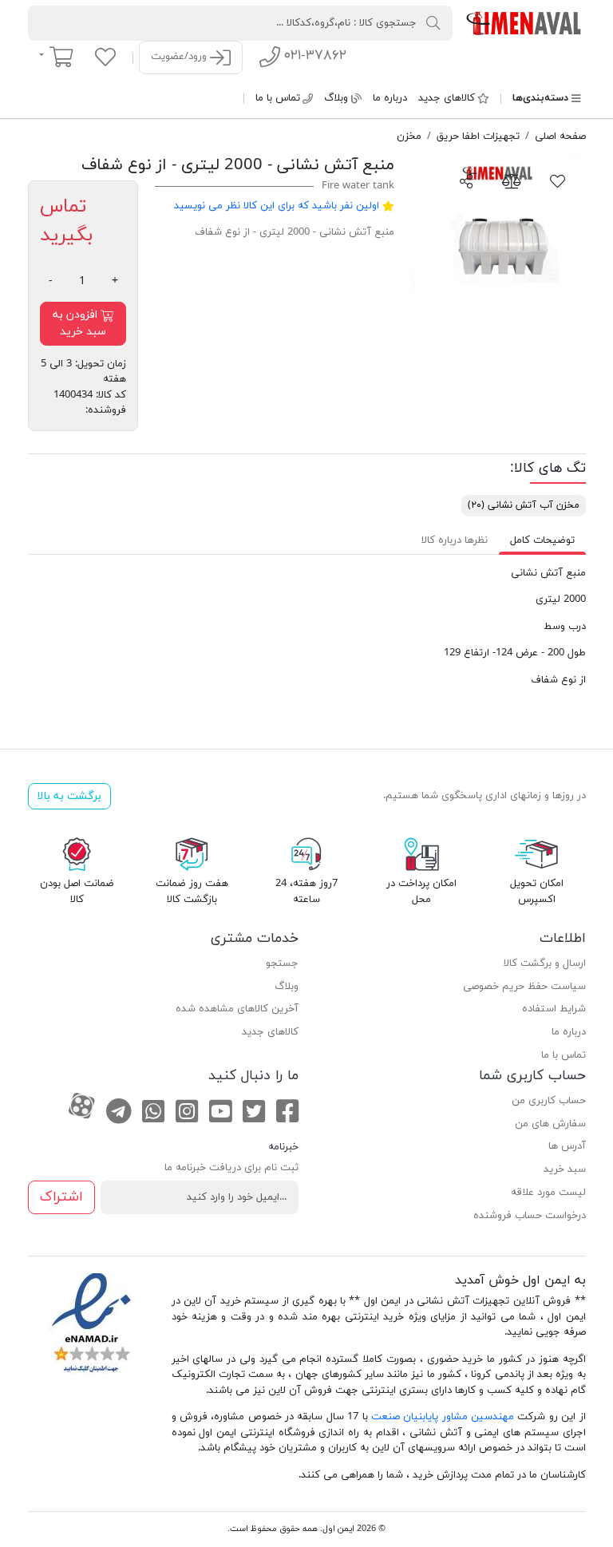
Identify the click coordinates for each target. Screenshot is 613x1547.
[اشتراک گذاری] (466, 180)
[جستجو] (433, 22)
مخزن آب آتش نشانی (523, 505)
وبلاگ (336, 98)
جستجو (282, 963)
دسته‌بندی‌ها (540, 98)
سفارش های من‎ (550, 1124)
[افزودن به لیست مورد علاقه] (558, 180)
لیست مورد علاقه (548, 1192)
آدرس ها (567, 1146)
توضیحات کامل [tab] (542, 540)
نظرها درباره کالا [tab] (454, 540)
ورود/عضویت (180, 56)
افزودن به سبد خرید (79, 323)
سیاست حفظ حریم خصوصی (524, 986)
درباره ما (390, 98)
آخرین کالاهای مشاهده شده (237, 1009)
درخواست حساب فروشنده (529, 1216)
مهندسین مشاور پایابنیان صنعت (442, 1417)
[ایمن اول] (525, 22)
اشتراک (61, 1197)
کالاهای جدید (446, 98)
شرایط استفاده (554, 1009)
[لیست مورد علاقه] (105, 57)
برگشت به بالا (69, 796)
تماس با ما (277, 98)
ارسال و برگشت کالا (545, 963)
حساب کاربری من (549, 1101)
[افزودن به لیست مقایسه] (511, 180)
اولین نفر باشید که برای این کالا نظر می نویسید (276, 206)
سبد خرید (565, 1169)
